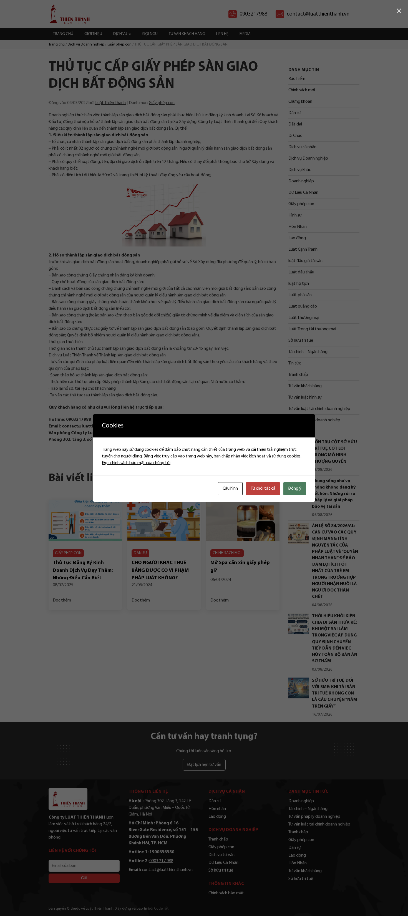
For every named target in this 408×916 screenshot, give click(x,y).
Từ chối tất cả (263, 488)
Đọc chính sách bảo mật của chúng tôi (136, 463)
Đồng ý (294, 488)
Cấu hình (230, 488)
